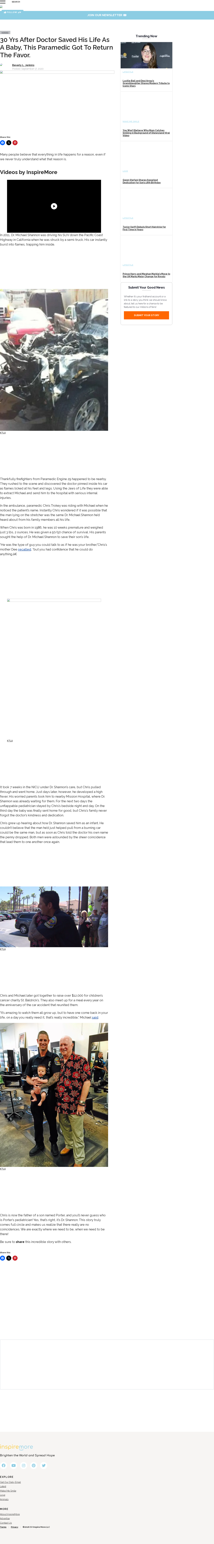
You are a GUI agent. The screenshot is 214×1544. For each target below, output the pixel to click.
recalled (24, 549)
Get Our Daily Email (10, 1482)
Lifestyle (128, 72)
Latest (3, 1486)
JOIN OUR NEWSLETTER (107, 15)
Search (16, 2)
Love (125, 171)
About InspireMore (10, 1514)
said (95, 1017)
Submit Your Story (146, 315)
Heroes (5, 32)
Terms (3, 1527)
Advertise (5, 1518)
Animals (4, 1499)
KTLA (3, 433)
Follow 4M (13, 12)
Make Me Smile (131, 121)
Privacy (14, 1527)
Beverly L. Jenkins (23, 65)
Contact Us (6, 1522)
